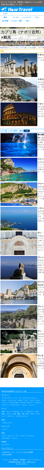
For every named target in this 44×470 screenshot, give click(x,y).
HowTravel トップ (6, 48)
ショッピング (26, 17)
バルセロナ (37, 402)
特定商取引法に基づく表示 (17, 462)
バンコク (9, 414)
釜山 (3, 414)
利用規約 (23, 460)
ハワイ (17, 436)
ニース (15, 398)
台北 (14, 414)
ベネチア (20, 400)
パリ (20, 398)
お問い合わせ (31, 462)
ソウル (36, 411)
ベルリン (24, 405)
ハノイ (4, 416)
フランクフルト (15, 405)
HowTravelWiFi (7, 454)
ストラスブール (7, 398)
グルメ (37, 17)
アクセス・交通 (16, 21)
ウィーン (5, 402)
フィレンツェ (12, 400)
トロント (14, 438)
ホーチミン (11, 416)
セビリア (30, 402)
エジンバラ (26, 398)
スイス (38, 400)
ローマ (32, 400)
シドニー (5, 429)
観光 (5, 17)
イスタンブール (7, 423)
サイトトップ (7, 460)
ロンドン (34, 398)
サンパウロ (5, 444)
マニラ (38, 414)
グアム (4, 436)
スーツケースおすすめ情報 (24, 452)
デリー (8, 411)
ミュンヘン (32, 405)
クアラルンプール (21, 416)
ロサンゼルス (6, 438)
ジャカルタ (15, 411)
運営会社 (16, 460)
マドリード (5, 405)
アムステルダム (14, 402)
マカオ (32, 414)
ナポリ (5, 14)
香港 (18, 414)
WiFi (27, 21)
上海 (23, 414)
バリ (21, 411)
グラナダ (23, 402)
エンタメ (16, 17)
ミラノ (26, 400)
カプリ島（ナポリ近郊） (28, 48)
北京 (27, 414)
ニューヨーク (30, 436)
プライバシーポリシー (34, 460)
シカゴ (22, 436)
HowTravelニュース (8, 452)
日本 (3, 411)
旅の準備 (5, 21)
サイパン (10, 436)
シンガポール (28, 411)
